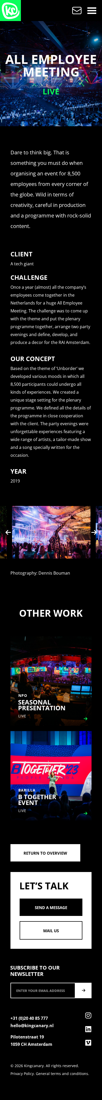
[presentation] (8, 532)
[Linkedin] (88, 1029)
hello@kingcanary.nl (32, 1025)
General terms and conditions (62, 1073)
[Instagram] (88, 1015)
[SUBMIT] (83, 990)
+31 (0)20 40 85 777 (29, 1018)
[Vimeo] (88, 1043)
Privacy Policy (22, 1073)
